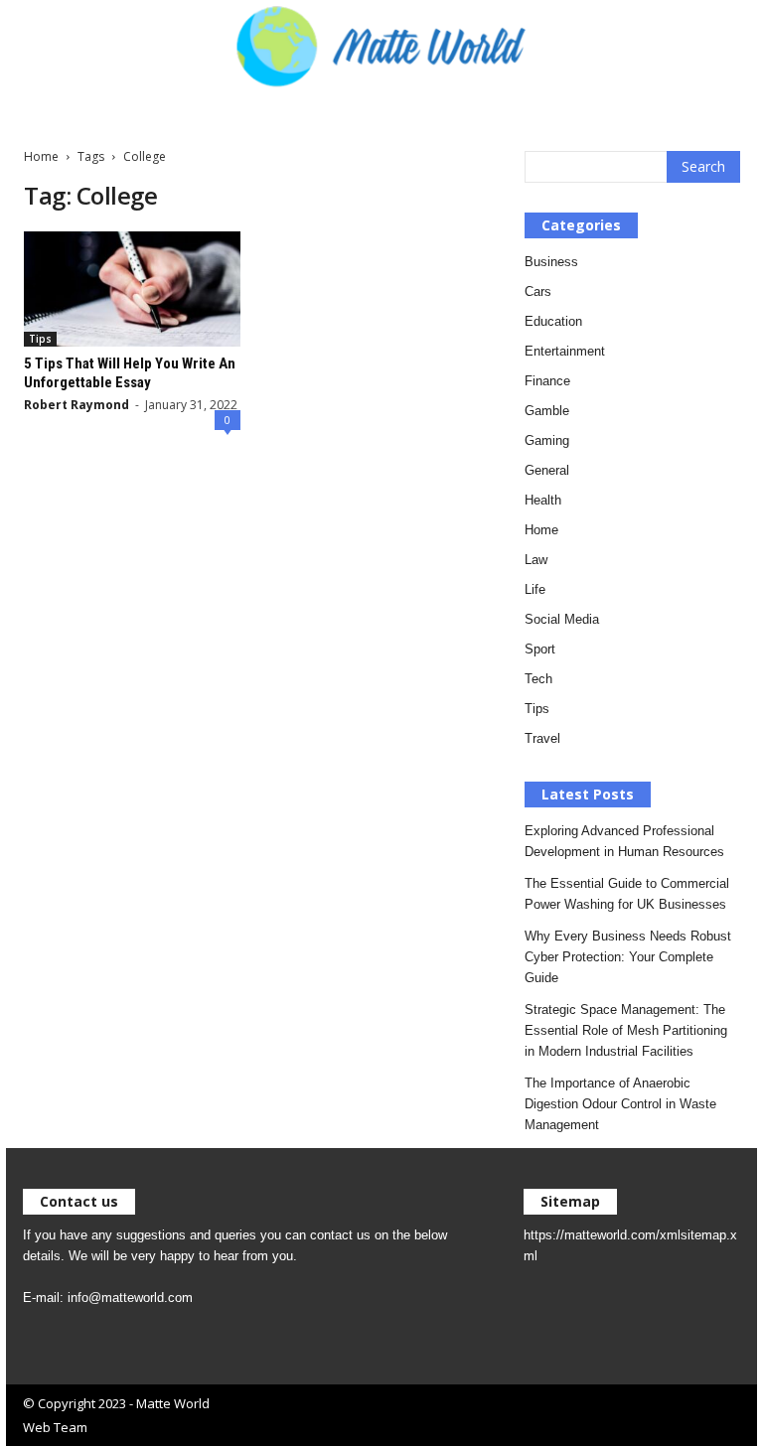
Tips (40, 339)
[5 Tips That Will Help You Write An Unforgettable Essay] (132, 289)
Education (553, 321)
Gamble (547, 410)
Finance (547, 380)
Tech (538, 678)
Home (41, 156)
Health (543, 500)
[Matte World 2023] (381, 45)
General (547, 470)
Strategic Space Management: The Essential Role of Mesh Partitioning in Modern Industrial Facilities (626, 1030)
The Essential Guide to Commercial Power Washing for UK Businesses (627, 894)
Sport (540, 649)
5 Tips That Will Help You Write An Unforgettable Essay (129, 373)
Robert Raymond (76, 404)
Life (535, 589)
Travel (542, 738)
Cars (538, 291)
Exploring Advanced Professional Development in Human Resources (624, 841)
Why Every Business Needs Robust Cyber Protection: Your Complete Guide (628, 957)
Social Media (562, 619)
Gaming (547, 440)
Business (551, 261)
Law (536, 559)
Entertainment (565, 351)
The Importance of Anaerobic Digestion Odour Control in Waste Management (620, 1104)
